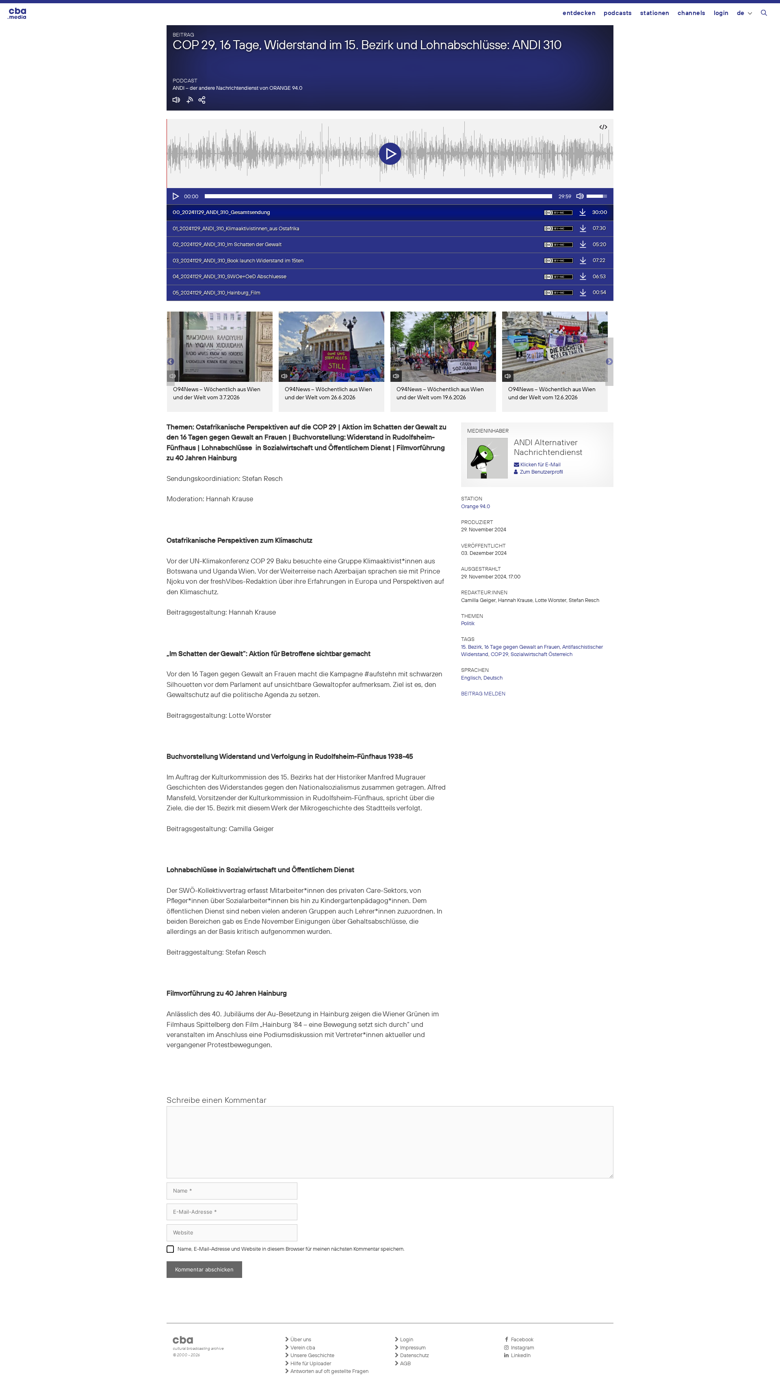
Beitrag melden (483, 694)
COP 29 (499, 654)
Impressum (412, 1348)
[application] (390, 196)
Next (609, 362)
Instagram (521, 1348)
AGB (405, 1363)
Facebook (521, 1340)
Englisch (471, 678)
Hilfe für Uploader (310, 1363)
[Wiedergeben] (175, 196)
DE (741, 13)
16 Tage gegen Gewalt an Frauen (522, 647)
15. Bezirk (471, 647)
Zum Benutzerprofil (540, 472)
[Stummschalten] (580, 196)
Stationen (655, 13)
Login (721, 13)
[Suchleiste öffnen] (764, 14)
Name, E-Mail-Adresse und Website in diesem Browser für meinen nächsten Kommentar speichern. (291, 1249)
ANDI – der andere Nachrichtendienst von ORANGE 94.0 (237, 88)
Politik (467, 623)
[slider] (378, 196)
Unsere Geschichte (311, 1355)
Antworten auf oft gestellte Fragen (328, 1371)
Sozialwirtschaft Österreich (541, 654)
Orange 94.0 (475, 506)
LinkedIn (520, 1355)
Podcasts (618, 13)
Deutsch (493, 678)
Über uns (300, 1340)
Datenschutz (414, 1355)
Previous (171, 362)
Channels (692, 13)
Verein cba (302, 1348)
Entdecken (579, 13)
